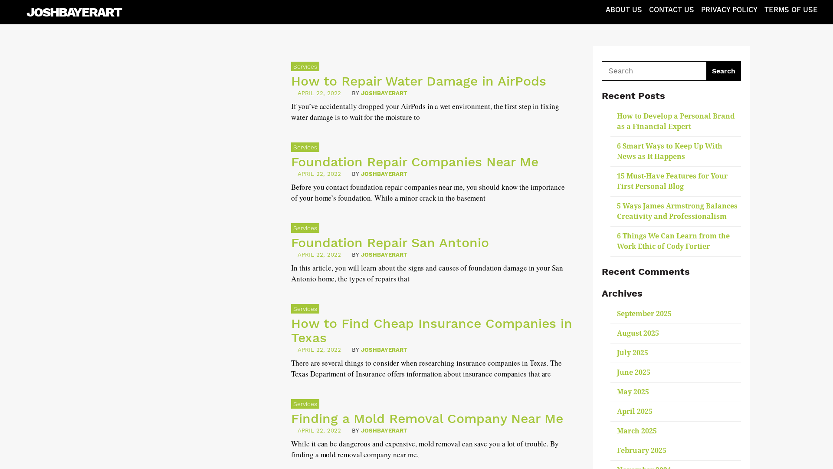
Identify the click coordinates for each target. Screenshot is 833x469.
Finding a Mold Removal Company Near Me (427, 418)
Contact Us (671, 10)
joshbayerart (384, 93)
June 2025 (633, 372)
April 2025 (635, 411)
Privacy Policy (729, 10)
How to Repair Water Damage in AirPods (418, 81)
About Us (624, 10)
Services (305, 66)
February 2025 (641, 450)
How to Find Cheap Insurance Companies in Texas (431, 330)
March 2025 (637, 431)
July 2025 (632, 353)
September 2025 (644, 314)
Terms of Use (791, 10)
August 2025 (638, 333)
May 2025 (633, 392)
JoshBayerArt (73, 12)
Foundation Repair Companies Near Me (414, 161)
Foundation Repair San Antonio (390, 242)
